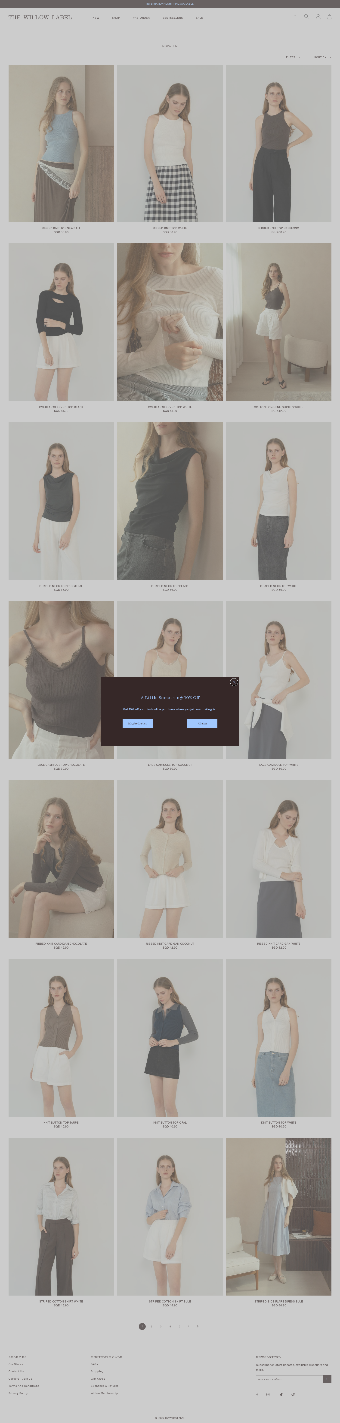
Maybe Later (137, 723)
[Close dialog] (234, 682)
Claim (202, 723)
